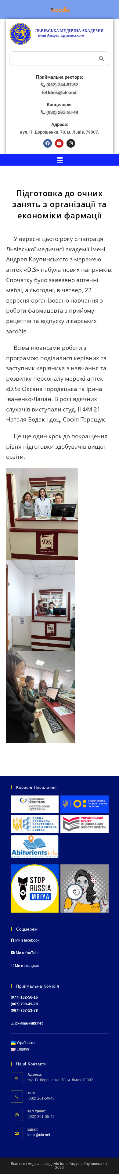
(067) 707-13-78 (24, 1010)
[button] (59, 160)
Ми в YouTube (27, 953)
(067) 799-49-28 (24, 1004)
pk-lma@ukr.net (29, 1023)
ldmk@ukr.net (38, 1135)
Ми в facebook (26, 940)
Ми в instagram (27, 966)
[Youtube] (59, 143)
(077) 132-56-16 (24, 997)
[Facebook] (47, 143)
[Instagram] (71, 143)
